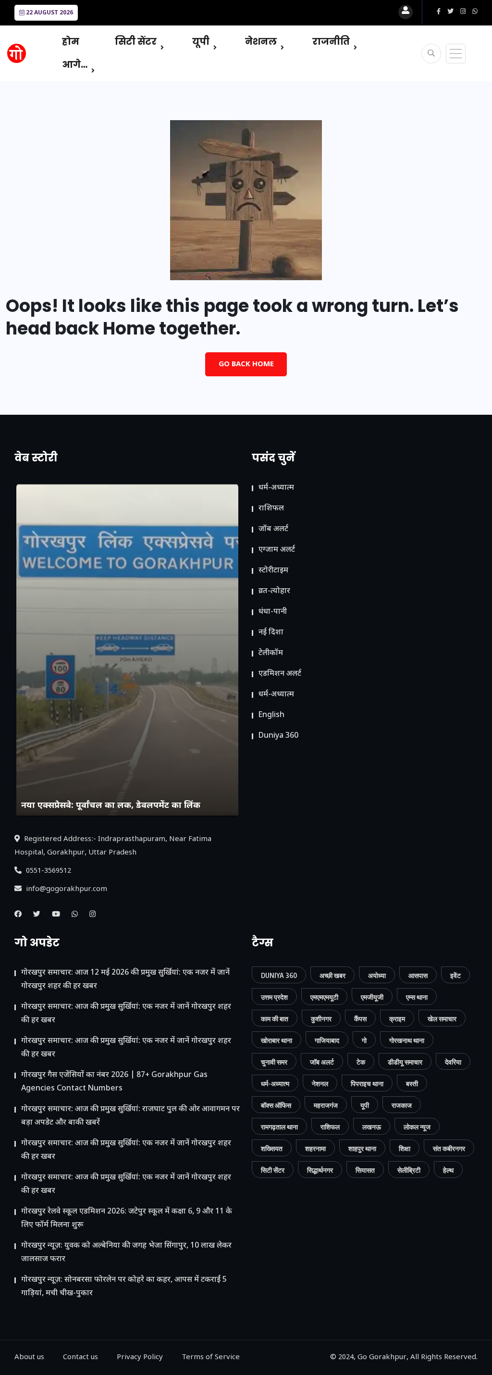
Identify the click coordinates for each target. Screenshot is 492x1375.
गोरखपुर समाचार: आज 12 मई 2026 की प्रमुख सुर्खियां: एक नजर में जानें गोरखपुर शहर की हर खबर (125, 979)
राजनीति (331, 41)
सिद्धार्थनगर (320, 1170)
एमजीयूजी (372, 997)
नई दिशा (270, 633)
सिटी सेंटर (136, 41)
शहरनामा (315, 1148)
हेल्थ (448, 1170)
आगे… (74, 64)
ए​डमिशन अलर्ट (279, 674)
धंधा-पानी (272, 612)
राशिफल (271, 509)
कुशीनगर (321, 1019)
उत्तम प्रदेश (274, 997)
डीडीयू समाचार (405, 1062)
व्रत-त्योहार (274, 591)
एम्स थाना (417, 997)
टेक (361, 1062)
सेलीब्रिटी (408, 1170)
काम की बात (274, 1019)
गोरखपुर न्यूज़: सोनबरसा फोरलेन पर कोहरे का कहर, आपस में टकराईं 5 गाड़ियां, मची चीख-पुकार (124, 1287)
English (271, 715)
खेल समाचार (442, 1019)
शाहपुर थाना (362, 1148)
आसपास (418, 975)
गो (364, 1040)
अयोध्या (377, 975)
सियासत (365, 1170)
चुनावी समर (274, 1062)
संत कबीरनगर (449, 1148)
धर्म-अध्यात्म (276, 488)
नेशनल (261, 41)
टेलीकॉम (270, 653)
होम (70, 41)
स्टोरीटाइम (273, 571)
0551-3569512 (47, 871)
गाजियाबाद (327, 1040)
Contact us (80, 1357)
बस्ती (412, 1083)
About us (29, 1357)
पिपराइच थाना (367, 1083)
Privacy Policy (140, 1357)
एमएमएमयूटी (324, 997)
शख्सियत (272, 1148)
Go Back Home (246, 364)
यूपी (200, 41)
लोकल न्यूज (417, 1127)
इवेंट (455, 975)
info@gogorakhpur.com (65, 889)
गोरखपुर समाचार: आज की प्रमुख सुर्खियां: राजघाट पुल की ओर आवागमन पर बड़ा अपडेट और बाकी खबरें (130, 1116)
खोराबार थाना (276, 1040)
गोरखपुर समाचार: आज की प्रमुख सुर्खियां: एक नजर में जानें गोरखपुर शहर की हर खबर (126, 1014)
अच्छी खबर (332, 975)
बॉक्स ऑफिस (276, 1105)
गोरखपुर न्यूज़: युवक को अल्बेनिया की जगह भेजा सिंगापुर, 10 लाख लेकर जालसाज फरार (126, 1252)
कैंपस (360, 1019)
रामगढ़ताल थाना (279, 1127)
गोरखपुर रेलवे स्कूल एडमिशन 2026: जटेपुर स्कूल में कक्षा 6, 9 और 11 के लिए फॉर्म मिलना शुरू (126, 1218)
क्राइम (397, 1019)
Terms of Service (211, 1357)
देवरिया (453, 1062)
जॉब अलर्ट (273, 529)
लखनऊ (371, 1127)
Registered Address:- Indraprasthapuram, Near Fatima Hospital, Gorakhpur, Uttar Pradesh (112, 846)
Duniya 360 (278, 736)
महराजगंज (326, 1105)
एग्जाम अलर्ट (276, 550)
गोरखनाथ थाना (406, 1040)
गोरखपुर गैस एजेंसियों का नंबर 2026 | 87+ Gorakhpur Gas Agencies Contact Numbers (114, 1082)
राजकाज (402, 1105)
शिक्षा (404, 1148)
